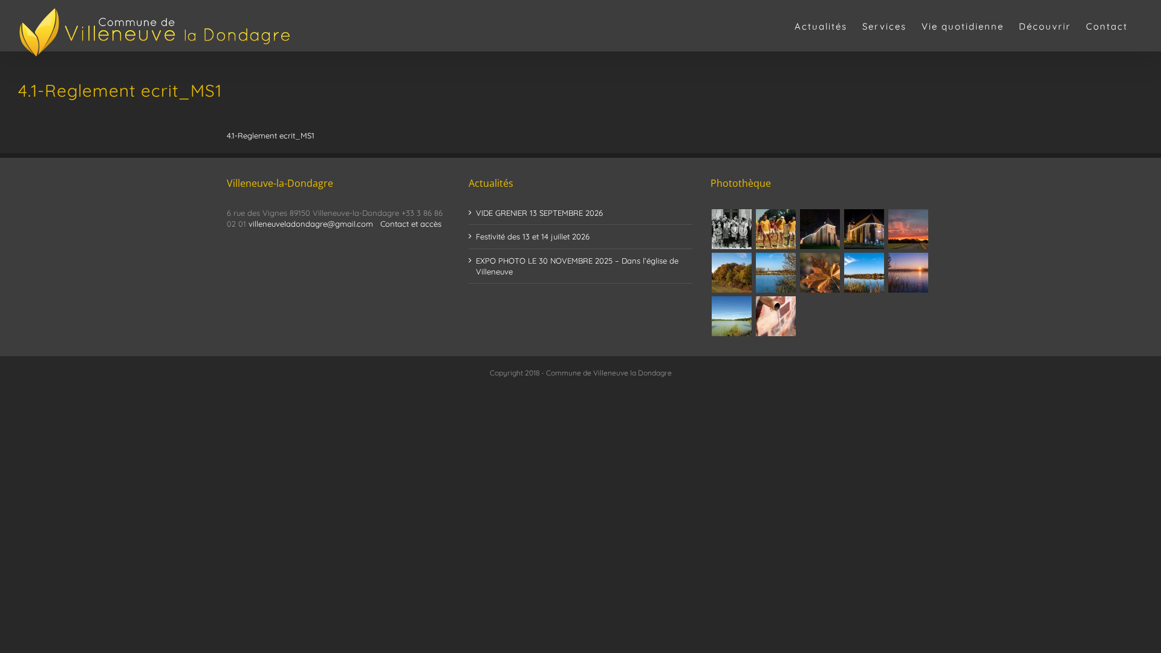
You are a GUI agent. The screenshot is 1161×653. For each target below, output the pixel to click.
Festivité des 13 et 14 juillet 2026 (533, 236)
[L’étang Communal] (731, 316)
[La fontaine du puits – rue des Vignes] (775, 316)
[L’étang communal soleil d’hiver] (908, 272)
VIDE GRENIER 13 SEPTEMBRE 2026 (539, 213)
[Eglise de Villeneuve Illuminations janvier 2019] (864, 229)
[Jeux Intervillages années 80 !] (775, 229)
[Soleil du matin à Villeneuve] (908, 229)
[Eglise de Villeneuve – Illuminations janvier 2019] (820, 229)
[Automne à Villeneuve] (731, 272)
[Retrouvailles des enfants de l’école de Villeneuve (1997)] (731, 229)
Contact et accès (410, 224)
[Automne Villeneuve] (820, 272)
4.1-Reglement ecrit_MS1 (270, 135)
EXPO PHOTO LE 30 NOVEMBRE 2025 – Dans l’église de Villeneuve (577, 266)
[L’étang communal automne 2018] (864, 272)
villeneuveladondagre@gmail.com (311, 224)
